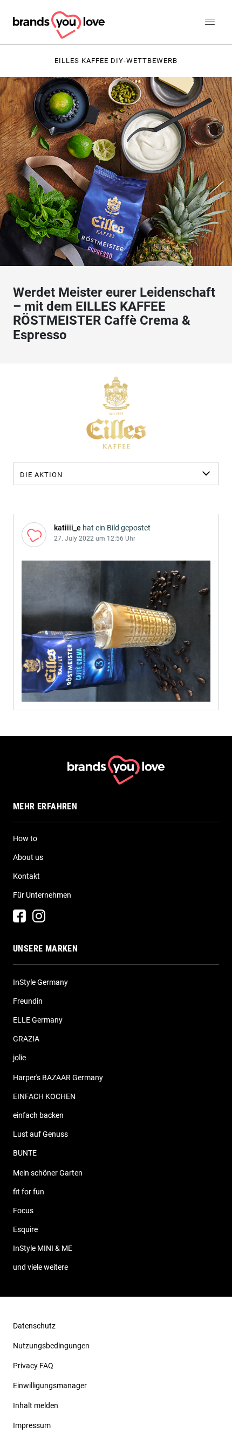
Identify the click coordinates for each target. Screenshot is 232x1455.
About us (28, 857)
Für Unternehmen (42, 895)
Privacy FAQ (33, 1365)
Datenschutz (34, 1325)
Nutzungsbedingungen (51, 1345)
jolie (19, 1057)
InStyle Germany (40, 982)
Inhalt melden (35, 1405)
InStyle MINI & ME (42, 1248)
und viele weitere (40, 1267)
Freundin (28, 1001)
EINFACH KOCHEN (44, 1096)
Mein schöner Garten (48, 1173)
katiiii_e (67, 527)
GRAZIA (26, 1038)
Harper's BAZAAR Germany (58, 1077)
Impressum (32, 1425)
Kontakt (26, 876)
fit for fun (28, 1191)
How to (25, 838)
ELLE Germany (38, 1020)
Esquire (25, 1229)
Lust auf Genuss (40, 1134)
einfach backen (38, 1115)
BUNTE (25, 1153)
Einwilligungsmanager (50, 1385)
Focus (23, 1210)
